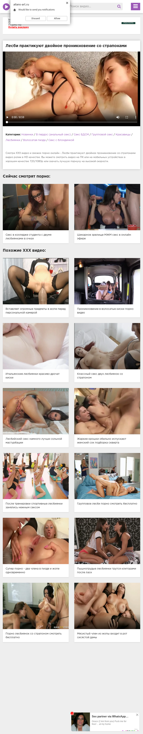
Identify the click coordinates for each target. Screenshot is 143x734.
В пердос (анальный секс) (54, 135)
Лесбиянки (13, 140)
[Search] (119, 6)
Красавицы (123, 135)
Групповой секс (102, 135)
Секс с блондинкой (61, 140)
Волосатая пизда (34, 140)
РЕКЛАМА (128, 23)
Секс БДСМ (81, 135)
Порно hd (14, 25)
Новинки (27, 135)
